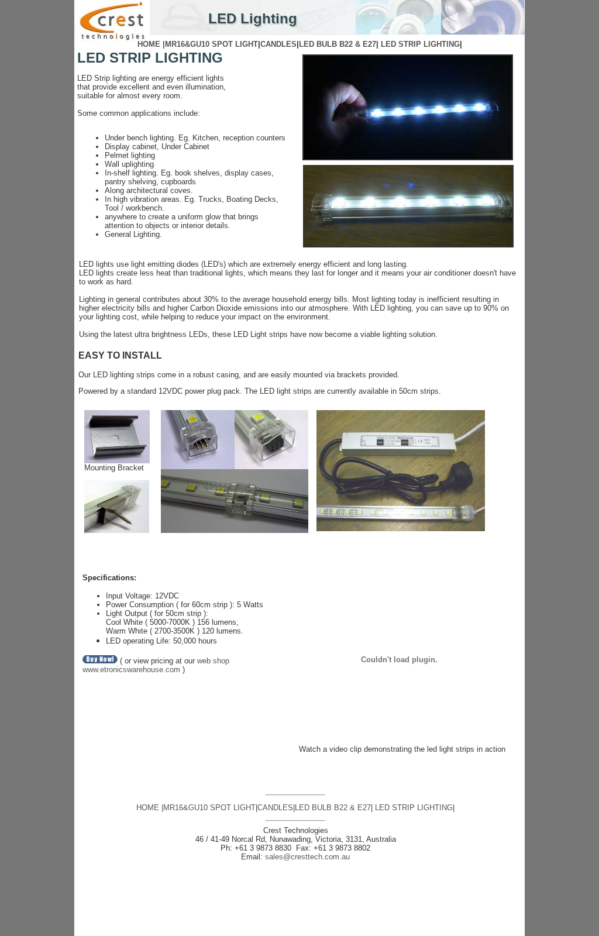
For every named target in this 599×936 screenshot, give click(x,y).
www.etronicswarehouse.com (132, 669)
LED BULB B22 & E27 (337, 44)
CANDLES (278, 44)
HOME (147, 807)
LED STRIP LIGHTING (420, 44)
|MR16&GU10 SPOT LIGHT (210, 44)
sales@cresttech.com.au (307, 856)
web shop (212, 660)
